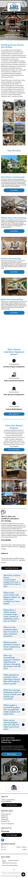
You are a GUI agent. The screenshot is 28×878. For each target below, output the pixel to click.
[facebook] (2, 840)
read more (22, 546)
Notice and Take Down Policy (8, 873)
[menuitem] (4, 860)
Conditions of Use (23, 872)
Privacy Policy (3, 872)
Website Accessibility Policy (20, 873)
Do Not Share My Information (13, 872)
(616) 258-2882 (5, 831)
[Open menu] (24, 7)
